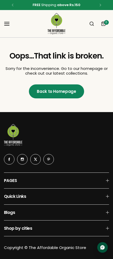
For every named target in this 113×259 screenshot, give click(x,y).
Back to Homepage (56, 91)
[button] (13, 5)
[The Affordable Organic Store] (56, 24)
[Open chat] (102, 247)
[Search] (91, 24)
